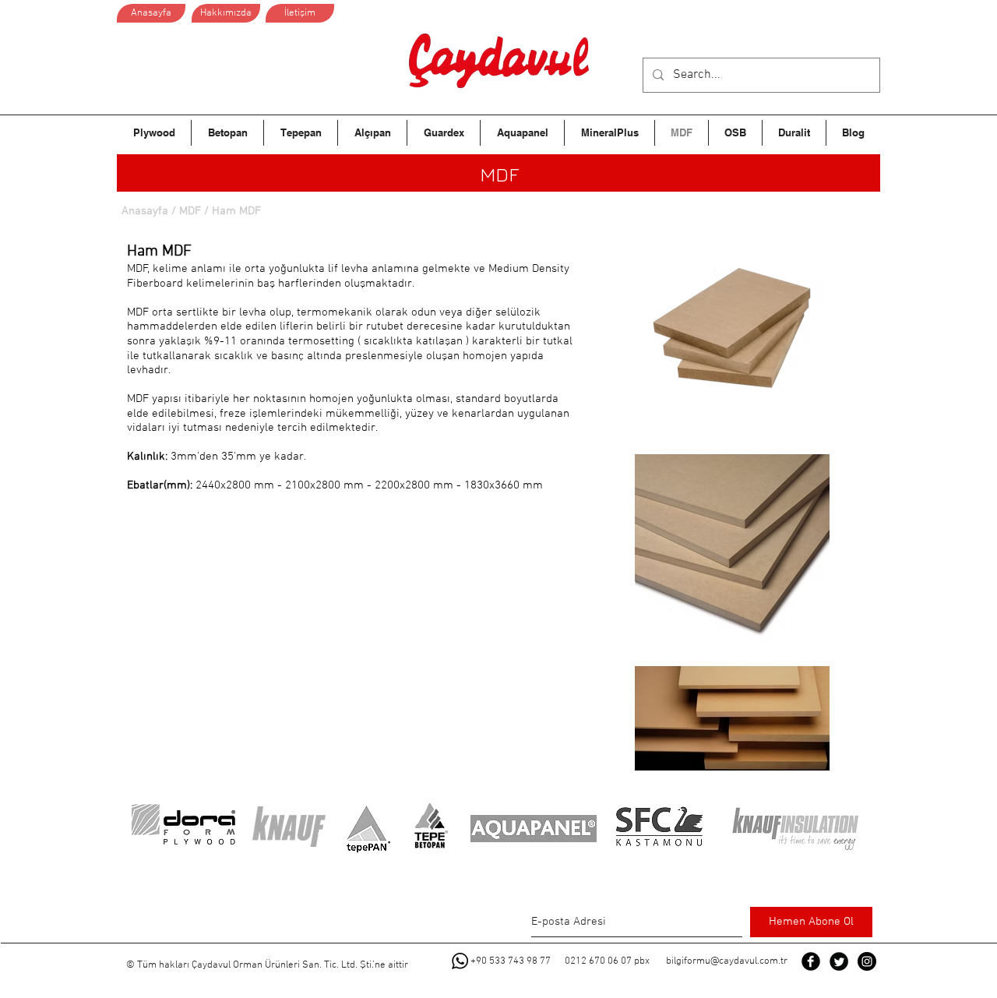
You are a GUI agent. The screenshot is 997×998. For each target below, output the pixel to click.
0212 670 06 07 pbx (607, 961)
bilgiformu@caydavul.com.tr (726, 961)
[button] (236, 211)
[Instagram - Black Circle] (867, 961)
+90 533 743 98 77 (510, 961)
